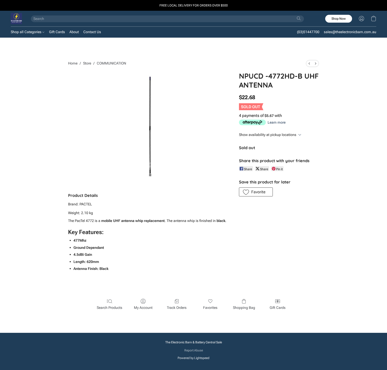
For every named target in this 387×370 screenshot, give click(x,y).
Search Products (109, 307)
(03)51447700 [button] (308, 32)
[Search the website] (298, 18)
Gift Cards (57, 32)
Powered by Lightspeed (193, 358)
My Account (143, 307)
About (74, 32)
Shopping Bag (244, 307)
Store (87, 63)
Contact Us (92, 32)
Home (72, 63)
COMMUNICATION (111, 63)
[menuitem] (309, 63)
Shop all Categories (26, 32)
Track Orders (177, 307)
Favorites (210, 307)
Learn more (277, 122)
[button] (16, 18)
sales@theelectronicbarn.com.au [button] (350, 32)
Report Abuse (193, 350)
